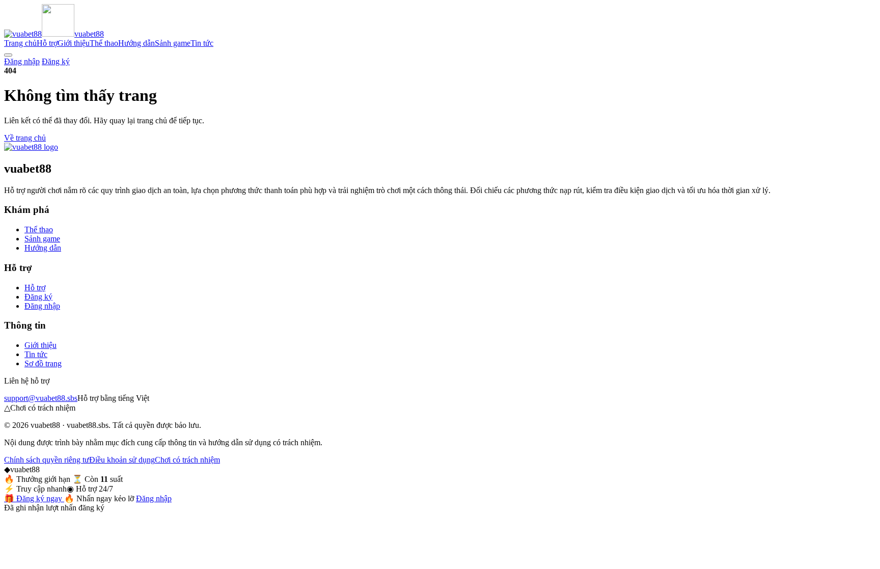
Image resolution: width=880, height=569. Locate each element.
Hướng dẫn (136, 43)
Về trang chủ (25, 137)
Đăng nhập (22, 61)
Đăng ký (56, 61)
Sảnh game (172, 43)
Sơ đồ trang (43, 363)
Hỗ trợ (47, 43)
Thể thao (104, 43)
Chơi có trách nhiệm (187, 459)
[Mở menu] (8, 55)
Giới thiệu (74, 43)
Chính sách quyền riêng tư (46, 459)
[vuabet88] (31, 147)
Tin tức (201, 43)
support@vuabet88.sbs (40, 398)
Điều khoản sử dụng (122, 459)
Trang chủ (20, 43)
